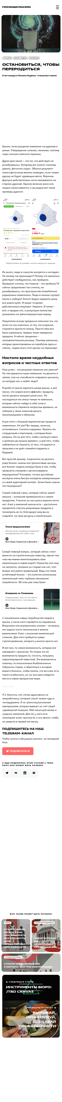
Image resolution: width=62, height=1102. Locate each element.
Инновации (34, 58)
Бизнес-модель (20, 58)
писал (5, 391)
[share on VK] (15, 773)
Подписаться (20, 751)
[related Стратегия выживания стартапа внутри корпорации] (31, 963)
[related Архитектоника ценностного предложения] (46, 935)
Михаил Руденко (27, 75)
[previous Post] (31, 1019)
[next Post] (31, 988)
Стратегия (7, 58)
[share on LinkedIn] (24, 773)
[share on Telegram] (6, 773)
